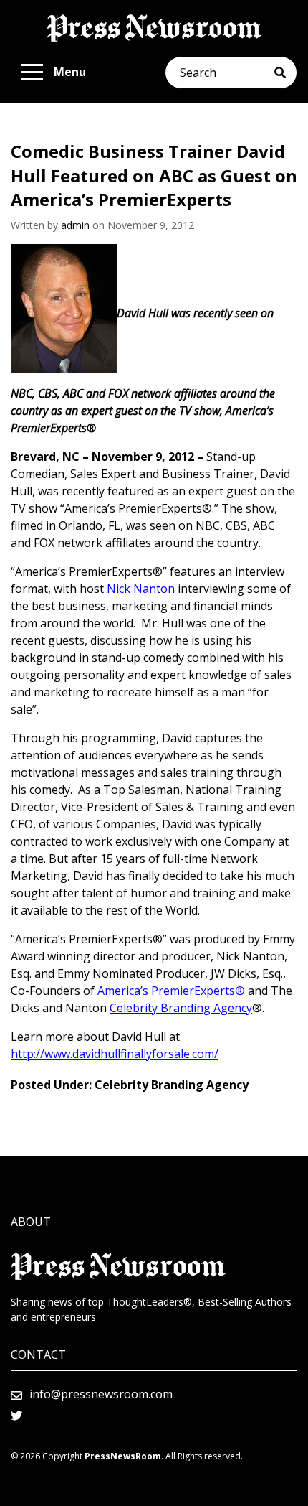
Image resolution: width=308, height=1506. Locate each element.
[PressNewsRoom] (154, 28)
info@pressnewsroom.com (101, 1394)
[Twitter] (16, 1415)
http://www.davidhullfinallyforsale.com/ (114, 1054)
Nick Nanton (141, 589)
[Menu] (32, 72)
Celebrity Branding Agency (181, 1008)
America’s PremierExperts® (171, 990)
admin (75, 225)
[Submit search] (285, 72)
